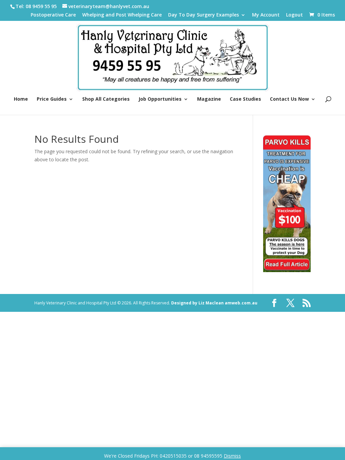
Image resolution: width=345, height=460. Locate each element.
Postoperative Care (53, 15)
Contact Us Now (289, 99)
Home (21, 99)
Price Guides (52, 99)
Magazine (209, 99)
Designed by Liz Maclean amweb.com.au (214, 303)
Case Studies (245, 99)
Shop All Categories (106, 99)
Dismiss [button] (232, 456)
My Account (266, 15)
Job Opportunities (160, 99)
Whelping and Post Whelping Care (122, 15)
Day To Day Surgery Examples (203, 15)
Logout (294, 15)
